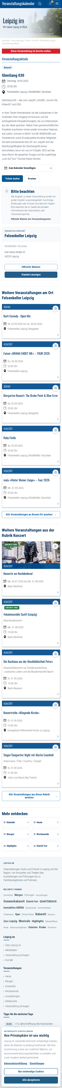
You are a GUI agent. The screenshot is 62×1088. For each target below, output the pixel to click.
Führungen (29, 895)
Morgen (19, 895)
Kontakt (9, 960)
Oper (17, 914)
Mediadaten (11, 950)
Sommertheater (44, 908)
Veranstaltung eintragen (17, 955)
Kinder (42, 927)
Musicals (24, 921)
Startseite (5, 40)
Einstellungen (37, 1063)
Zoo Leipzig (10, 921)
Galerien (32, 927)
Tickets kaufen (12, 178)
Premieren (52, 927)
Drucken (32, 178)
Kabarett (40, 914)
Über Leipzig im (13, 945)
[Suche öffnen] (39, 3)
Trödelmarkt (8, 914)
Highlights (38, 921)
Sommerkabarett (14, 901)
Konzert (35, 40)
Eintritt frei (32, 901)
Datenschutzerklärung (15, 1063)
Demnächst (8, 895)
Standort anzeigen (31, 274)
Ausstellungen (42, 895)
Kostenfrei (10, 986)
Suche (28, 40)
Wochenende (31, 908)
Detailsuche (11, 1001)
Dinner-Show (28, 914)
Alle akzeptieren (31, 1079)
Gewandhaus (51, 921)
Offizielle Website (31, 267)
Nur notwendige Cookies (31, 1071)
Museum (51, 914)
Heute (5, 927)
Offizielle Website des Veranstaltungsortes (31, 219)
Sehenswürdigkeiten (18, 927)
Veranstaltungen (17, 40)
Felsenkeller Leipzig (47, 40)
